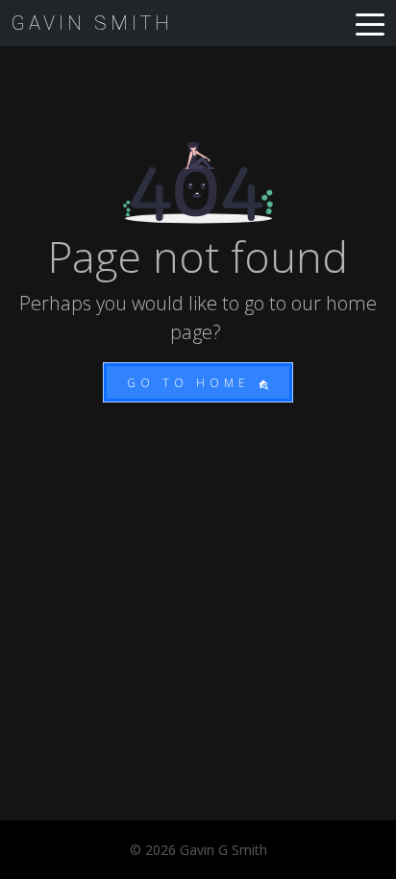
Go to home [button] (192, 383)
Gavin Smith (92, 23)
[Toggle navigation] (370, 23)
